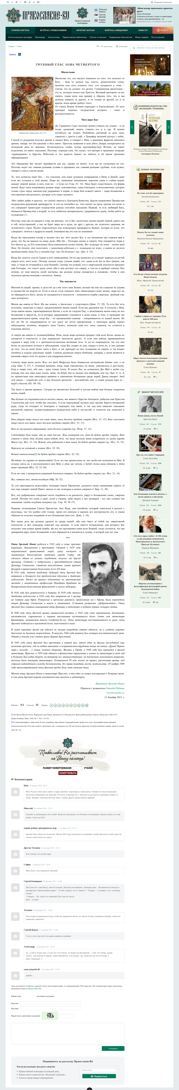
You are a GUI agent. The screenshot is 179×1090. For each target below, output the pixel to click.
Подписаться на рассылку (163, 2)
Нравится (12, 54)
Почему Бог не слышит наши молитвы (150, 233)
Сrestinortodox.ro (115, 692)
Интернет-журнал (85, 30)
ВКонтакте (24, 996)
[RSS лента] (34, 2)
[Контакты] (38, 2)
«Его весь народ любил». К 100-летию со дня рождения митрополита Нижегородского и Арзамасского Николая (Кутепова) (150, 540)
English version (102, 21)
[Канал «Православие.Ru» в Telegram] (29, 2)
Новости (142, 30)
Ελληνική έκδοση (103, 10)
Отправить (113, 1048)
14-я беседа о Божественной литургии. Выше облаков (150, 275)
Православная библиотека (75, 37)
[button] (121, 23)
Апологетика (54, 37)
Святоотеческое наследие (20, 37)
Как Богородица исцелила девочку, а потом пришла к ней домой (150, 495)
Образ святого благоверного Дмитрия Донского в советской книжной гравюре (150, 361)
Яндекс (29, 996)
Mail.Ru (34, 996)
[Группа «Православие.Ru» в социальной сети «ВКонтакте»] (8, 2)
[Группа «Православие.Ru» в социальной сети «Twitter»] (16, 2)
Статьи (19, 46)
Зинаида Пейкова (115, 688)
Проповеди (40, 37)
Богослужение (157, 37)
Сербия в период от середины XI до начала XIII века (150, 317)
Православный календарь (82, 22)
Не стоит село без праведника (150, 193)
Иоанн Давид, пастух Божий (150, 415)
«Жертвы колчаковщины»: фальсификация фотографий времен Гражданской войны (150, 586)
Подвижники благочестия (120, 37)
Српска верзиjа (102, 15)
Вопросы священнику (116, 30)
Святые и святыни (98, 37)
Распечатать (123, 46)
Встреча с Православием (53, 30)
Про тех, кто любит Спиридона (150, 454)
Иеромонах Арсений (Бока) (110, 683)
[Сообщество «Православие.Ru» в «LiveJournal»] (21, 2)
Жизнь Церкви (141, 37)
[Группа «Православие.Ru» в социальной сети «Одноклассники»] (12, 2)
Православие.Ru (34, 988)
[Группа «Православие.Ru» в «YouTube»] (25, 2)
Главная (11, 46)
